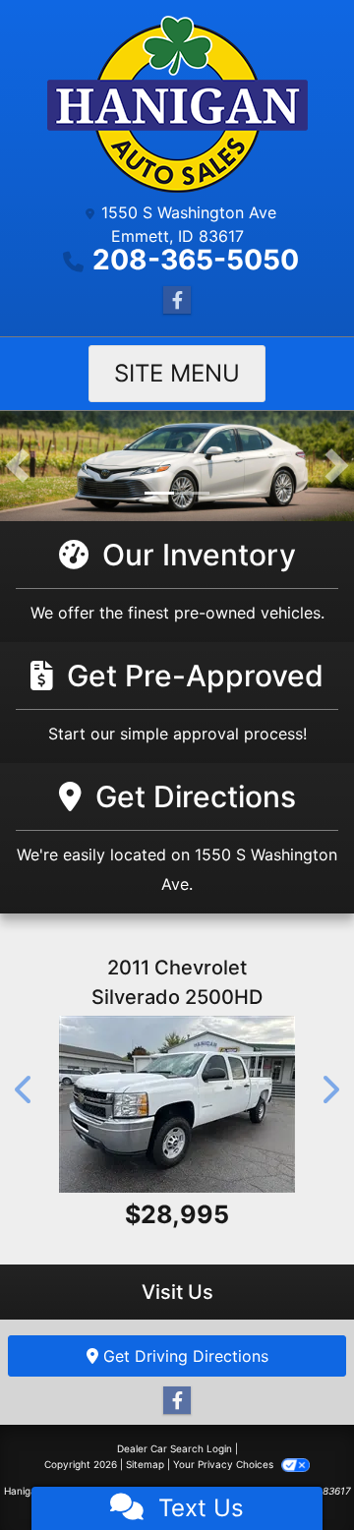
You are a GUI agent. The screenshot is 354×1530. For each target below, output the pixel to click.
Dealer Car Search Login (174, 1448)
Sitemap (145, 1464)
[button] (17, 466)
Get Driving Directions (183, 1356)
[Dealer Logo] (177, 104)
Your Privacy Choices (224, 1464)
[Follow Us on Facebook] (177, 300)
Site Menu (177, 373)
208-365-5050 (195, 259)
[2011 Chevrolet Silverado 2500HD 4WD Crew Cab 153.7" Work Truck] (177, 1104)
